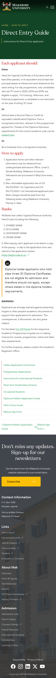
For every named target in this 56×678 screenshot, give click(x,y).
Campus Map (9, 548)
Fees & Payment (10, 629)
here (12, 134)
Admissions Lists (10, 614)
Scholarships (8, 639)
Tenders (6, 553)
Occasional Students (14, 391)
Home (5, 25)
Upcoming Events (11, 537)
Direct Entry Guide (13, 405)
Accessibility (19, 659)
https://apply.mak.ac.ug (14, 255)
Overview (6, 573)
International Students (13, 634)
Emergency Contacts (13, 558)
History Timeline (10, 599)
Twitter (35, 666)
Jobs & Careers (9, 542)
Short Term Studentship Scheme (20, 385)
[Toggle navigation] (52, 7)
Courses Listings (10, 624)
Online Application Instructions (19, 364)
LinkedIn (28, 666)
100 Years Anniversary (13, 594)
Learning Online (10, 645)
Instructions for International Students (23, 378)
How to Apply (19, 25)
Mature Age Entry (13, 411)
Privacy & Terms (35, 659)
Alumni (5, 588)
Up (35, 426)
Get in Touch (8, 532)
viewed (6, 134)
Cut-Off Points (22, 329)
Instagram (20, 666)
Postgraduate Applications (17, 371)
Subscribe (13, 481)
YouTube (42, 666)
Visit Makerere (9, 583)
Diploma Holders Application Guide (22, 398)
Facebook (13, 666)
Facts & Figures (9, 578)
